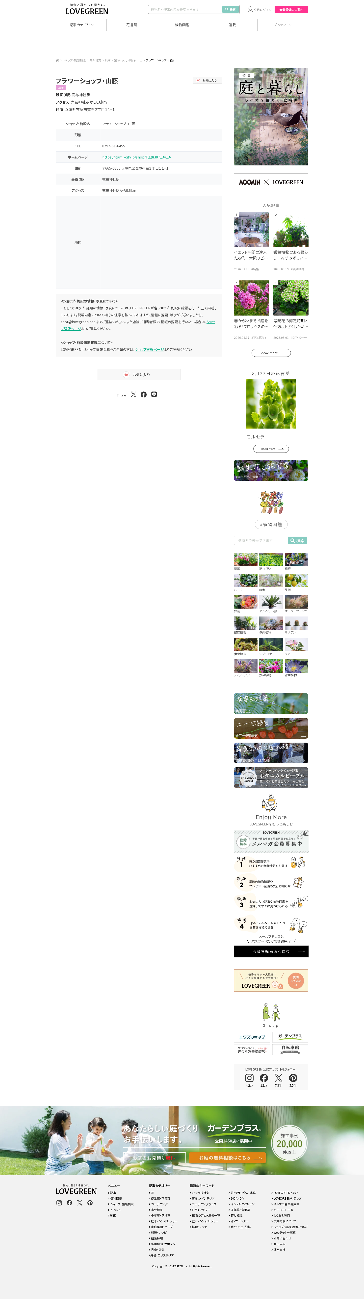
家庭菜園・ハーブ (161, 1227)
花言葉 (131, 24)
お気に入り (209, 80)
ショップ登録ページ (149, 349)
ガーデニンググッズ (203, 1204)
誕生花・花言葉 (160, 1198)
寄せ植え (156, 1210)
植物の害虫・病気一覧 (205, 1215)
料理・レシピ (158, 1232)
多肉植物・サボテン (163, 1244)
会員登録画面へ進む (271, 951)
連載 (232, 24)
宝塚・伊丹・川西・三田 (128, 60)
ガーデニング (159, 1204)
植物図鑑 (182, 24)
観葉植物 (156, 1238)
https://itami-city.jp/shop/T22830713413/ (136, 157)
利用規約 (279, 1244)
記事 (112, 1192)
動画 (112, 1215)
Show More (269, 353)
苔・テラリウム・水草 (243, 1192)
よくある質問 (281, 1215)
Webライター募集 (284, 1232)
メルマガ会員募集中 (286, 1204)
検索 (233, 9)
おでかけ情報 (200, 1192)
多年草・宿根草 (160, 1215)
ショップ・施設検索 (74, 60)
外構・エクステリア (162, 1255)
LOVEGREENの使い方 (287, 1198)
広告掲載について (285, 1221)
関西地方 (95, 60)
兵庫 (108, 60)
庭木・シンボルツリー (164, 1221)
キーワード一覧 (283, 1210)
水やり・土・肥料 (240, 1227)
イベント (115, 1210)
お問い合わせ (282, 1238)
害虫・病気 (157, 1249)
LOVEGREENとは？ (285, 1192)
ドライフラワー (200, 1210)
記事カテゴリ (80, 24)
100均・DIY (237, 1198)
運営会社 (279, 1249)
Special (281, 25)
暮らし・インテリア (203, 1198)
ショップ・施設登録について (290, 1227)
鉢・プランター (239, 1221)
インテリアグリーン (242, 1204)
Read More (268, 449)
